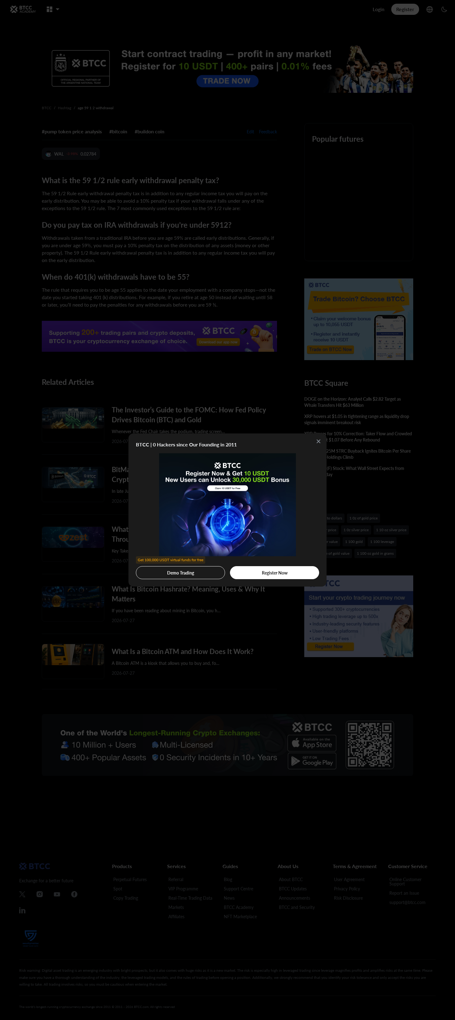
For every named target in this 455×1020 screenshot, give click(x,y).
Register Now (275, 572)
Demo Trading (170, 570)
